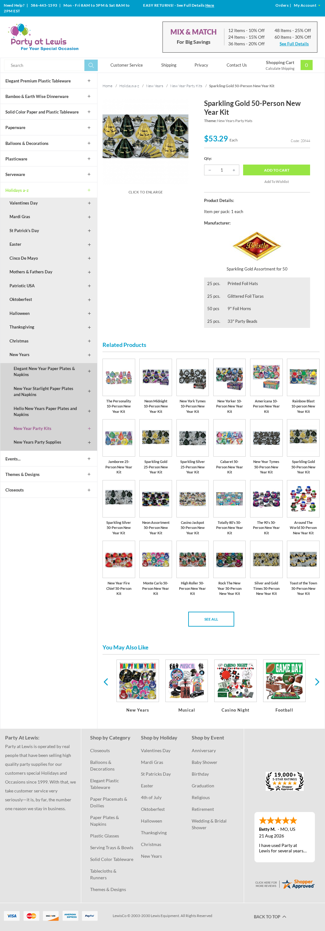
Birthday (200, 774)
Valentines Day (24, 202)
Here (209, 5)
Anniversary (204, 750)
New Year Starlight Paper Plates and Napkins (43, 391)
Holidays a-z (17, 190)
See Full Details (294, 43)
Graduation (203, 785)
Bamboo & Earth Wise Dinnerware (37, 96)
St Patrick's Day (24, 230)
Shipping (168, 65)
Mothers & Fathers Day (31, 271)
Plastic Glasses (104, 835)
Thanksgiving (22, 326)
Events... (13, 458)
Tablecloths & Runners (103, 874)
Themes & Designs (22, 474)
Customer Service (126, 65)
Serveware (15, 174)
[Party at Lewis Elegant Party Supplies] (57, 37)
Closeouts (14, 489)
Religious (201, 797)
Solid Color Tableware (111, 859)
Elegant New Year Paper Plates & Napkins (44, 371)
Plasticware (16, 158)
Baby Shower (204, 762)
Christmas (19, 340)
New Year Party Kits (32, 428)
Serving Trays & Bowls (111, 847)
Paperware (15, 127)
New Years (20, 354)
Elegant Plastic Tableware (105, 784)
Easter (15, 244)
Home (107, 85)
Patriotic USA (22, 285)
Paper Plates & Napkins (105, 821)
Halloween (20, 313)
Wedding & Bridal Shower (210, 824)
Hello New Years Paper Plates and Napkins (45, 411)
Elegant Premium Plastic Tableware (38, 80)
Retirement (203, 809)
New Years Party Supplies (37, 442)
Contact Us (237, 65)
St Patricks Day (156, 774)
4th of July (151, 797)
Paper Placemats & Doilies (109, 802)
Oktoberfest (21, 299)
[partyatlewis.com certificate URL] (284, 883)
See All (211, 619)
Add (276, 170)
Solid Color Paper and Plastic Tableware (42, 111)
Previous (105, 681)
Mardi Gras (20, 216)
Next (316, 681)
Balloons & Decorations (27, 143)
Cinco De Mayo (24, 258)
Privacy (201, 65)
